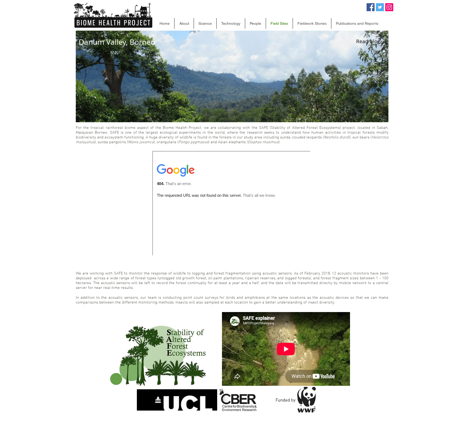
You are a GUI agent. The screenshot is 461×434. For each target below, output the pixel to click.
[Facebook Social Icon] (371, 7)
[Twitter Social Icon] (380, 7)
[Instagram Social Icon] (389, 7)
